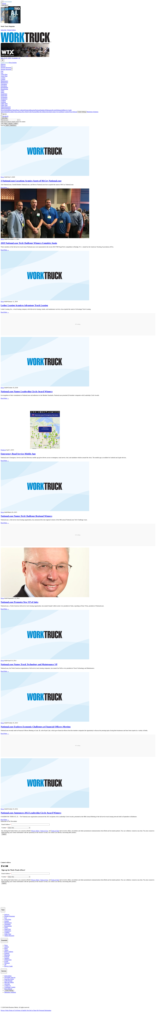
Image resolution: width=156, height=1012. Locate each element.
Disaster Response (6, 67)
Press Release (73, 112)
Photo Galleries (20, 110)
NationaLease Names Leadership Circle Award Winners (27, 391)
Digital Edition (11, 30)
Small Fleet (4, 94)
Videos (14, 110)
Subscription (4, 112)
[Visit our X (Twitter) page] (5, 866)
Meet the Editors (41, 112)
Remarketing (4, 87)
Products (27, 110)
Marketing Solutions (92, 112)
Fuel (2, 71)
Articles (17, 1)
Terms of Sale (21, 1010)
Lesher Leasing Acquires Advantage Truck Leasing (24, 305)
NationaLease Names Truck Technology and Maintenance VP (29, 664)
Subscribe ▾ (4, 5)
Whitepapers (48, 110)
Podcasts (37, 110)
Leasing (3, 77)
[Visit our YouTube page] (7, 866)
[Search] (18, 120)
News (13, 1)
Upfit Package (33, 112)
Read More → (5, 187)
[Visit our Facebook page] (2, 866)
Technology (4, 97)
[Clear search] (19, 120)
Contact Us (55, 112)
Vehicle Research (6, 107)
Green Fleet (4, 74)
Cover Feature (8, 1)
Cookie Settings (82, 112)
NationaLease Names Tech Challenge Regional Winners (26, 516)
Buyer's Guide (67, 110)
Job (62, 110)
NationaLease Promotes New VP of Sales (19, 602)
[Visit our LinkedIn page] (3, 866)
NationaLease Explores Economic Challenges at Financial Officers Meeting (36, 727)
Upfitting (3, 100)
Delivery (3, 64)
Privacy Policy (5, 1010)
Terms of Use (13, 1010)
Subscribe (3, 30)
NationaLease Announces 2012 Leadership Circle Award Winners (31, 813)
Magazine (32, 110)
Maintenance (4, 81)
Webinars (58, 110)
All (2, 123)
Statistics (42, 110)
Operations (4, 84)
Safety (2, 90)
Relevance (13, 125)
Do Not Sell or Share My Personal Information (38, 1010)
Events (54, 110)
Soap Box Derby (24, 112)
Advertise (49, 112)
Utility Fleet (4, 103)
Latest (7, 125)
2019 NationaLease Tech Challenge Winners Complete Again (29, 243)
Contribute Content (63, 112)
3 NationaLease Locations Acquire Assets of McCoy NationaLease (31, 181)
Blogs (10, 110)
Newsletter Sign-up (13, 112)
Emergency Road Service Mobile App (18, 454)
